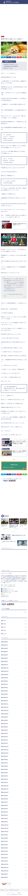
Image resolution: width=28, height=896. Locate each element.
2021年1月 (14, 861)
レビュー (14, 633)
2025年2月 (14, 700)
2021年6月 (14, 844)
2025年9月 (14, 677)
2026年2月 (14, 661)
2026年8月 (14, 641)
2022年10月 (14, 792)
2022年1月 (14, 821)
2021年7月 (14, 841)
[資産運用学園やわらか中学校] (14, 2)
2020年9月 (14, 874)
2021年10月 (14, 831)
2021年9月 (14, 834)
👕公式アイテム (5, 595)
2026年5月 (14, 651)
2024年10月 (14, 713)
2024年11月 (14, 710)
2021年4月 (14, 851)
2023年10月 (14, 753)
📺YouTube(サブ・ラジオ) (7, 589)
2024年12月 (14, 707)
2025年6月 (14, 687)
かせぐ (14, 620)
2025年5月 (14, 690)
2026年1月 (14, 664)
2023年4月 (14, 772)
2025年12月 (14, 668)
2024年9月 (14, 717)
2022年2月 (14, 818)
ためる (3, 36)
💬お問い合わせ (5, 596)
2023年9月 (14, 756)
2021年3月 (14, 854)
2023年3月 (14, 775)
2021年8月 (14, 838)
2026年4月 (14, 654)
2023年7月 (14, 762)
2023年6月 (14, 766)
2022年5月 (14, 808)
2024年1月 (14, 743)
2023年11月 (14, 749)
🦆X (2, 593)
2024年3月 (14, 736)
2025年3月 (14, 697)
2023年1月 (14, 782)
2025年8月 (14, 681)
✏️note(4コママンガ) (6, 592)
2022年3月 (14, 815)
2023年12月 (14, 746)
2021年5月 (14, 847)
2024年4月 (14, 733)
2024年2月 (14, 740)
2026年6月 (14, 648)
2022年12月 (14, 785)
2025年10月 (14, 674)
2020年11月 (14, 867)
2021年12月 (14, 825)
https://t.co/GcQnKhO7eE (9, 290)
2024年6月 (14, 726)
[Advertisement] (14, 19)
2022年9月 (14, 795)
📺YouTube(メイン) (5, 588)
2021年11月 (14, 828)
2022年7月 (14, 802)
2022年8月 (14, 798)
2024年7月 (14, 723)
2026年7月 (14, 645)
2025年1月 (14, 704)
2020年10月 (14, 870)
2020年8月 (14, 877)
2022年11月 (14, 789)
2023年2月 (14, 779)
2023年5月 (14, 769)
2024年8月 (14, 720)
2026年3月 (14, 658)
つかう (14, 627)
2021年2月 (14, 857)
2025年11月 (14, 671)
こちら (13, 584)
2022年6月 (14, 805)
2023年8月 (14, 759)
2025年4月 (14, 694)
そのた (14, 630)
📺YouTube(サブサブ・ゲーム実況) (9, 591)
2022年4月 (14, 812)
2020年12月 (14, 864)
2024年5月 (14, 730)
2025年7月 (14, 684)
